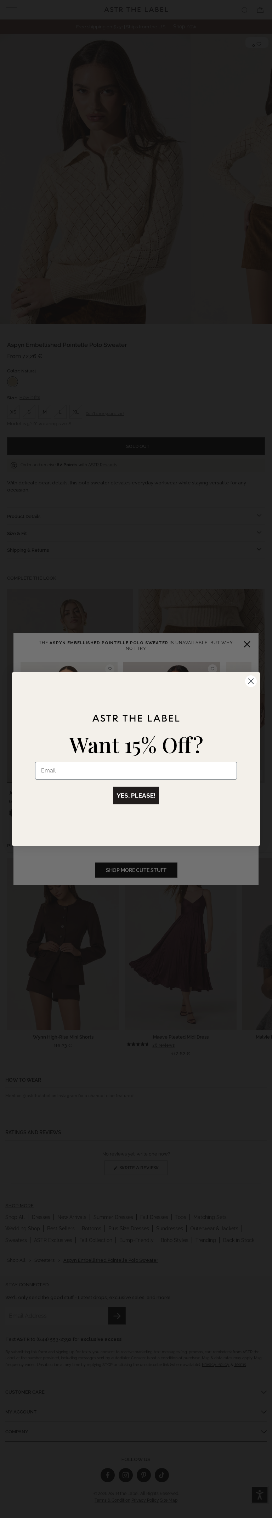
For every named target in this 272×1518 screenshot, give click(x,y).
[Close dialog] (251, 681)
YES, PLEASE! (136, 795)
